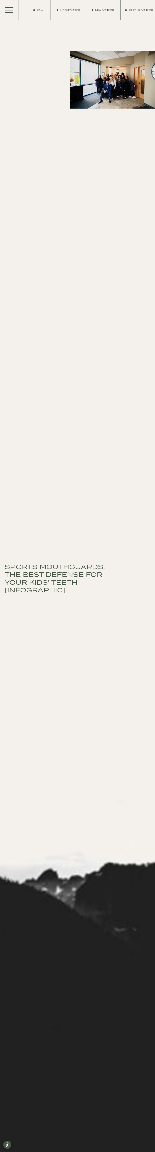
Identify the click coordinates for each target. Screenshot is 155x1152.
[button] (104, 10)
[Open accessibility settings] (7, 1145)
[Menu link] (9, 10)
